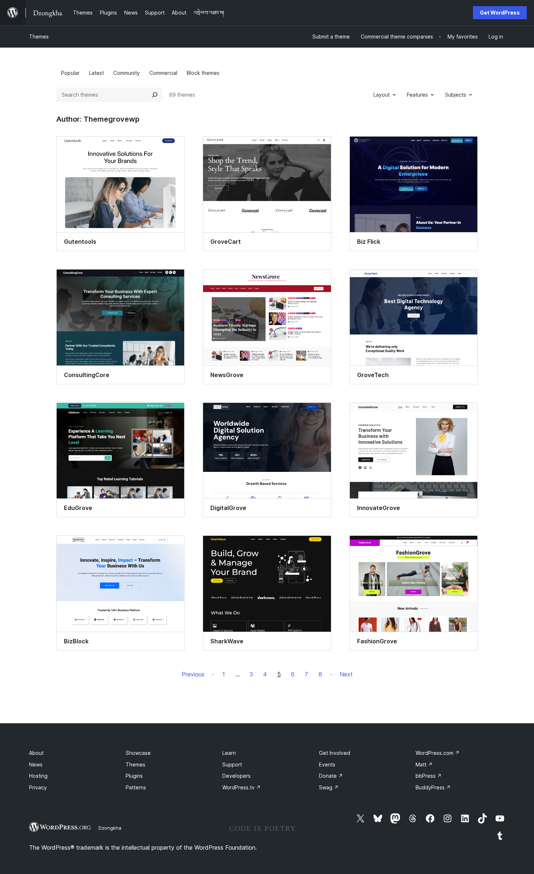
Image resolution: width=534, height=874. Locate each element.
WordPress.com (438, 753)
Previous (193, 674)
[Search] (154, 95)
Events (327, 764)
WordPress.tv (241, 787)
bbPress (429, 776)
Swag (329, 787)
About (36, 753)
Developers (236, 776)
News (36, 764)
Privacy (38, 787)
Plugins (134, 776)
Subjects (455, 95)
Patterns (136, 787)
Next (346, 674)
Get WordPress (500, 12)
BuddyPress (433, 787)
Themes (39, 36)
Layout (381, 95)
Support (232, 764)
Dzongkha (109, 828)
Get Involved (334, 753)
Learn (229, 753)
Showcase (138, 753)
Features (417, 95)
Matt (424, 764)
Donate (331, 776)
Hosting (38, 776)
